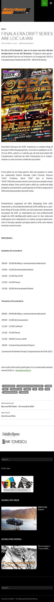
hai (35, 389)
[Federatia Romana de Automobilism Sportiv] (17, 484)
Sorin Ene (24, 392)
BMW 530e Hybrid (42, 508)
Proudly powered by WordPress (27, 599)
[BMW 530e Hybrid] (19, 518)
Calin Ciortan (9, 386)
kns (47, 389)
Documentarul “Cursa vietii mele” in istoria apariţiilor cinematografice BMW (44, 547)
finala (27, 389)
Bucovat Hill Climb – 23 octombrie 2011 (17, 405)
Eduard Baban (27, 43)
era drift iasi (16, 389)
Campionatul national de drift (30, 386)
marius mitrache (10, 392)
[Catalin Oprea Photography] (11, 435)
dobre (48, 386)
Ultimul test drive (10, 500)
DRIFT (3, 29)
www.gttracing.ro (23, 370)
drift (6, 389)
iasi (41, 389)
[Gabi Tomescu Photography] (14, 441)
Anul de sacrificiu (8, 414)
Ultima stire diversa (11, 539)
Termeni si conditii (7, 599)
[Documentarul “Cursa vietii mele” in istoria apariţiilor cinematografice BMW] (19, 557)
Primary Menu (51, 3)
